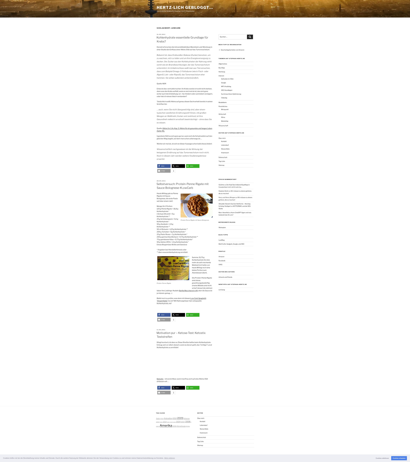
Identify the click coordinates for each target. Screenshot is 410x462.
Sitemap (221, 165)
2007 (183, 422)
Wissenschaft (223, 126)
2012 (162, 418)
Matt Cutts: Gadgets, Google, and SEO (231, 244)
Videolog (224, 98)
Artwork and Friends (225, 277)
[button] (164, 166)
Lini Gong (222, 290)
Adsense (187, 418)
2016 (174, 422)
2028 (171, 422)
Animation (168, 418)
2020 (168, 422)
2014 (165, 422)
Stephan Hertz (223, 191)
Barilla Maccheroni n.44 (188, 291)
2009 (180, 418)
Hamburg (222, 72)
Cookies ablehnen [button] (382, 458)
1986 (161, 422)
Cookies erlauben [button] (399, 458)
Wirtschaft (222, 114)
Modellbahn (223, 102)
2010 (175, 418)
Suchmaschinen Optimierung (231, 94)
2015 (157, 422)
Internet (221, 76)
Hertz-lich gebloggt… (185, 7)
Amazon (221, 256)
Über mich (222, 138)
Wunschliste (225, 149)
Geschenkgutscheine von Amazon (232, 50)
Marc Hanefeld (224, 212)
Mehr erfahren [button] (169, 458)
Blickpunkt (224, 109)
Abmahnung (181, 426)
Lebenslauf (225, 145)
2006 (174, 426)
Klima (223, 117)
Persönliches (223, 106)
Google (223, 83)
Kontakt (224, 141)
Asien (158, 418)
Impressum (225, 153)
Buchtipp (222, 68)
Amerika (166, 425)
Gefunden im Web (227, 79)
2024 (178, 422)
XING (220, 264)
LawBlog (222, 240)
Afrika (188, 426)
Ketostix (160, 379)
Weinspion (222, 227)
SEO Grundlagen (226, 90)
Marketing (224, 121)
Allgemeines (223, 64)
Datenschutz (223, 157)
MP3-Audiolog (226, 86)
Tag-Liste (222, 161)
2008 (187, 421)
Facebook (222, 260)
